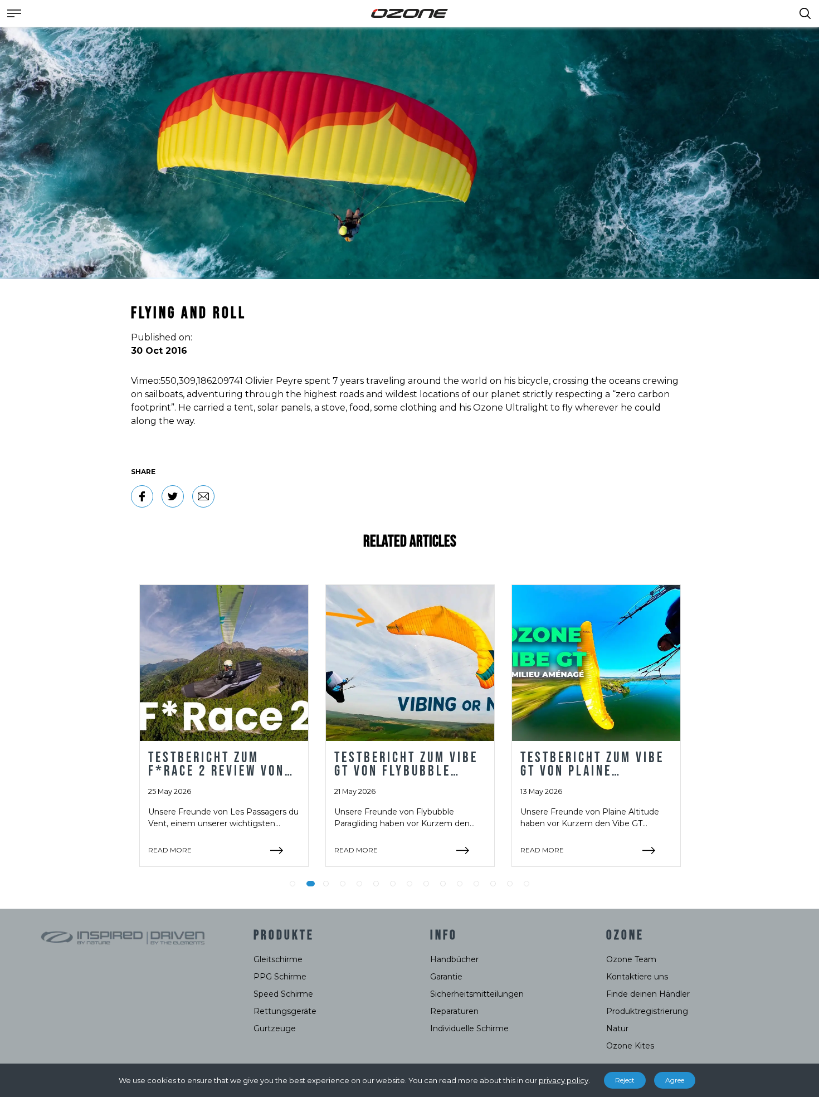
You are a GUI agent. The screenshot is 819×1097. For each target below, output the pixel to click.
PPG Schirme (280, 977)
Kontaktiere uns (637, 977)
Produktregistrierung (647, 1011)
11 (459, 883)
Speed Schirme (283, 994)
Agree (674, 1080)
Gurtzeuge (275, 1028)
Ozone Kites (630, 1046)
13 (493, 883)
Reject (625, 1080)
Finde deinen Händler (648, 994)
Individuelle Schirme (469, 1028)
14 (510, 883)
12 (476, 883)
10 (443, 883)
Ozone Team (631, 959)
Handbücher (454, 959)
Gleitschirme (278, 959)
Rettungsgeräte (285, 1011)
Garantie (446, 977)
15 (526, 883)
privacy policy (563, 1080)
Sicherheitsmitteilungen (477, 994)
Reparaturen (454, 1011)
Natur (617, 1028)
